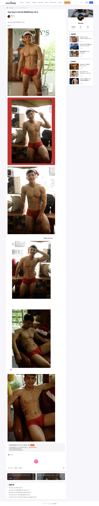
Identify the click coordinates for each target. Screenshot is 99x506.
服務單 (19, 450)
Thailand (28, 2)
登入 (91, 2)
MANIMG (55, 503)
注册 (87, 2)
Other (46, 2)
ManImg (80, 23)
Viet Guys (11, 454)
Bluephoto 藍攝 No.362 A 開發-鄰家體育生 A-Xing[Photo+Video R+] (85, 79)
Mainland (40, 2)
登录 (32, 445)
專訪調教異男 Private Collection (85, 52)
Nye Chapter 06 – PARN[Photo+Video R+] (85, 72)
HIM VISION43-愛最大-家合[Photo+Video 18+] (86, 45)
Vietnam (34, 2)
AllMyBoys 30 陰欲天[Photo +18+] (85, 65)
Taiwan (21, 2)
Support (60, 2)
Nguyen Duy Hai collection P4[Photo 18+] (86, 37)
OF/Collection (53, 2)
